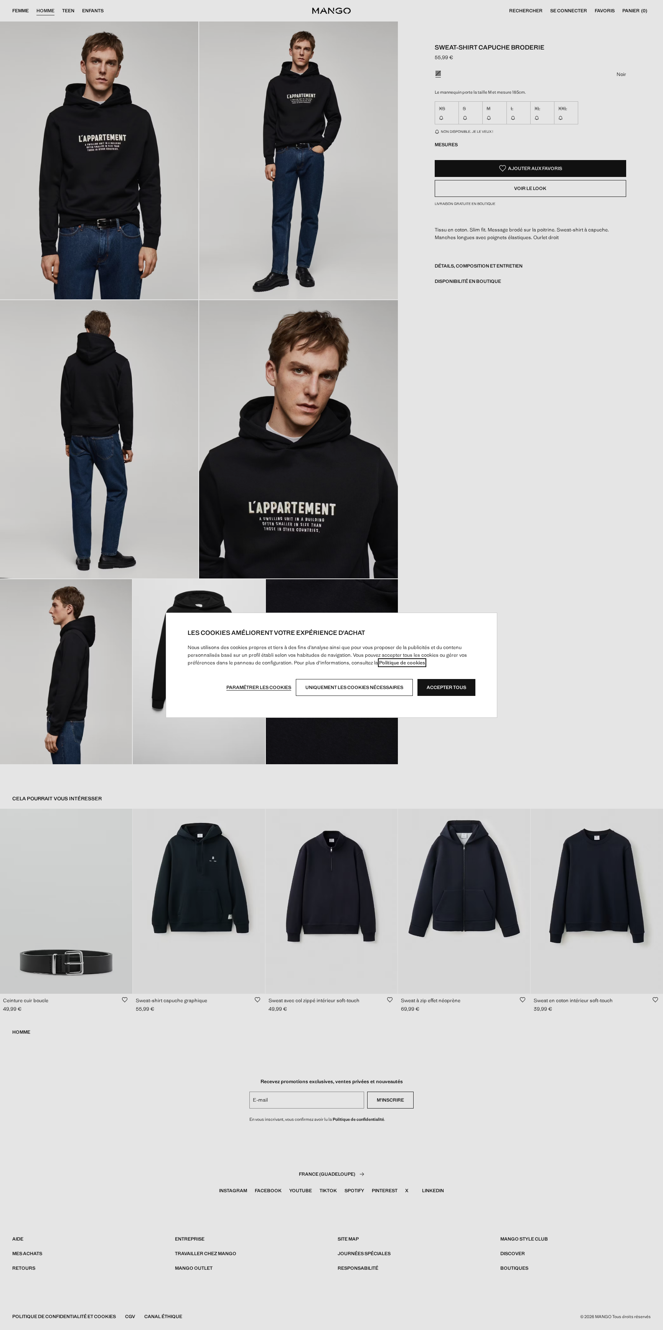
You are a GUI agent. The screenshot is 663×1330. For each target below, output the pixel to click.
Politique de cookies (402, 662)
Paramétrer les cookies (258, 687)
